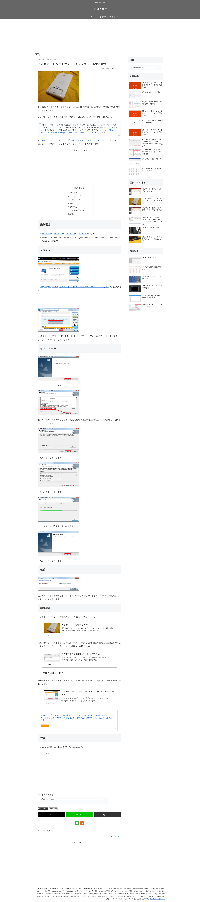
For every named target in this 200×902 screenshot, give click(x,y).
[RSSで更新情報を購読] (82, 823)
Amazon (45, 726)
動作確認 (73, 207)
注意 (72, 214)
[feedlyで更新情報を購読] (77, 823)
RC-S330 (70, 233)
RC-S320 (83, 233)
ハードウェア (44, 808)
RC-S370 (58, 233)
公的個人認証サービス (81, 210)
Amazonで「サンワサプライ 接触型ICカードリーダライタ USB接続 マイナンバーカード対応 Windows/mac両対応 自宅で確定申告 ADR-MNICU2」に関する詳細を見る (77, 717)
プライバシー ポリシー (157, 899)
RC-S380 (46, 233)
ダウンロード (75, 196)
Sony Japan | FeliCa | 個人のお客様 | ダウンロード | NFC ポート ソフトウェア (74, 287)
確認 (72, 203)
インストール (75, 200)
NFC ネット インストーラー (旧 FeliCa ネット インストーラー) (70, 140)
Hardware (54, 808)
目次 (76, 188)
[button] (107, 814)
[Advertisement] (100, 36)
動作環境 (73, 193)
